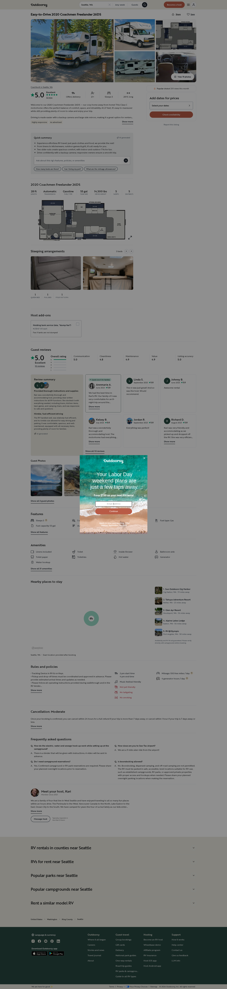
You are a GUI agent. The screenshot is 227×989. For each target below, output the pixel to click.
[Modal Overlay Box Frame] (113, 494)
